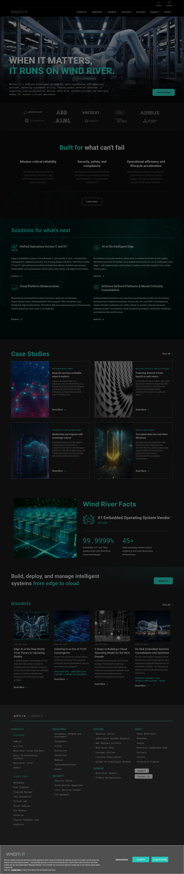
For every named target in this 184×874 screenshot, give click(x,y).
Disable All (141, 859)
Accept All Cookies (160, 859)
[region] (92, 859)
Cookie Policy (16, 870)
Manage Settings (122, 859)
